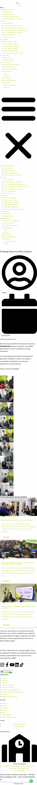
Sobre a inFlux (8, 12)
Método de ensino (9, 14)
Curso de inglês (8, 23)
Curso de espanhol (9, 35)
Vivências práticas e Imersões (13, 19)
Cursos (4, 21)
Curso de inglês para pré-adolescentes (16, 30)
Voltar (9, 131)
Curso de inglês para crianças (13, 32)
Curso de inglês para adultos (13, 26)
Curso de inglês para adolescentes (14, 28)
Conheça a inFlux (7, 10)
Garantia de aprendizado (11, 16)
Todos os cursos (9, 37)
